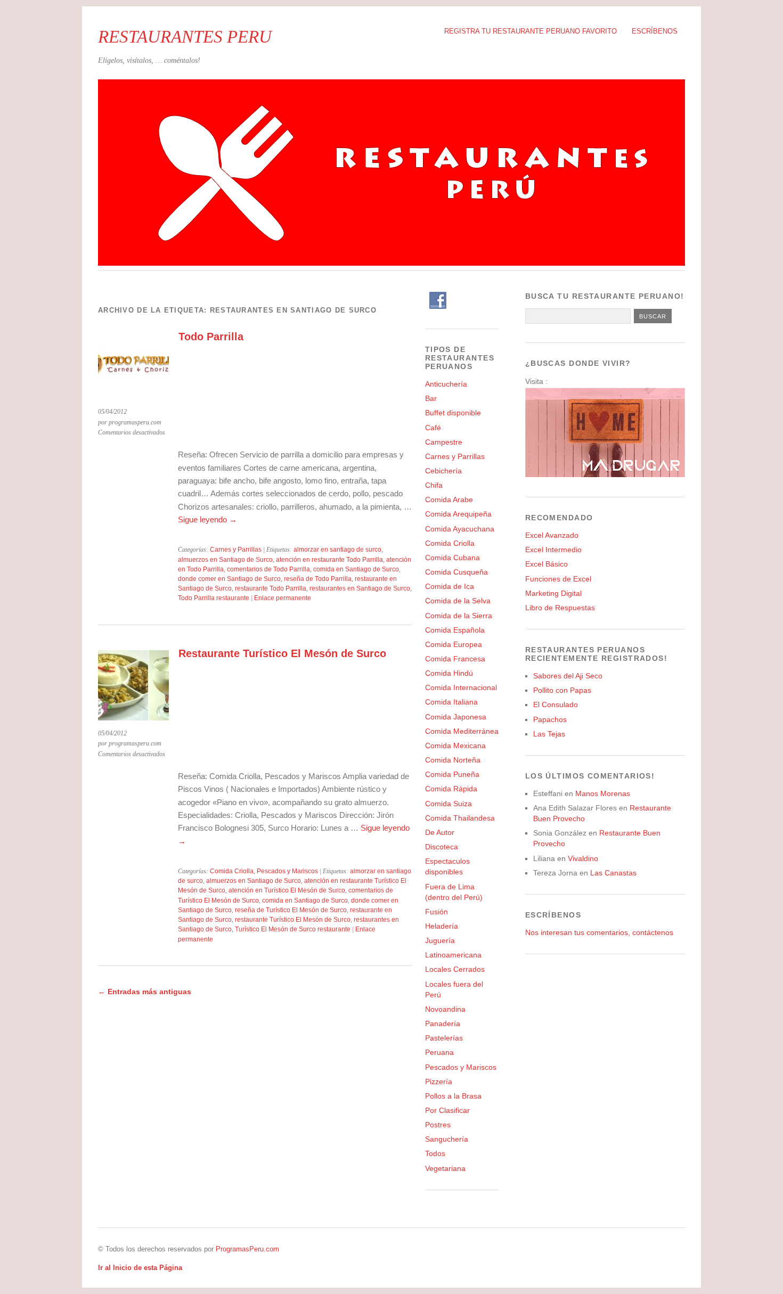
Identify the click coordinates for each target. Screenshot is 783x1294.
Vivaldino (583, 858)
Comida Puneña (452, 774)
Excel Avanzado (551, 535)
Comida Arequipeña (458, 514)
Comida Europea (453, 644)
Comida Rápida (451, 788)
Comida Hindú (449, 673)
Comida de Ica (449, 586)
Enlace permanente (282, 598)
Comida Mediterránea (462, 731)
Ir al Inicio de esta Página (140, 1268)
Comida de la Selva (458, 600)
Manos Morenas (602, 793)
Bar (431, 398)
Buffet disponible (453, 412)
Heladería (441, 926)
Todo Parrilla (210, 336)
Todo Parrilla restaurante (213, 598)
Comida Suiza (448, 803)
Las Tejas (549, 734)
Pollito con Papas (562, 690)
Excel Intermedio (553, 549)
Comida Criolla (232, 871)
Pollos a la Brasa (453, 1096)
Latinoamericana (453, 955)
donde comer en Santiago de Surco (229, 579)
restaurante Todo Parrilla (270, 588)
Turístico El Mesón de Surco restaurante (292, 929)
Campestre (443, 442)
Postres (438, 1124)
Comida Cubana (452, 557)
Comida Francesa (455, 658)
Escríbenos (655, 31)
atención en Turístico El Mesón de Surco (287, 890)
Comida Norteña (452, 760)
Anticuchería (446, 384)
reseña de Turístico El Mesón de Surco (291, 910)
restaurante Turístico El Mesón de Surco (292, 919)
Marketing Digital (553, 593)
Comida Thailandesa (460, 818)
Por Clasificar (447, 1110)
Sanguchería (446, 1139)
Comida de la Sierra (458, 615)
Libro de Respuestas (560, 607)
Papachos (550, 719)
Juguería (440, 940)
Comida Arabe (449, 499)
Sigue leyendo (207, 519)
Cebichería (443, 470)
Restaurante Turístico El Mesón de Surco (282, 653)
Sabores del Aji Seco (567, 675)
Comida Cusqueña (456, 572)
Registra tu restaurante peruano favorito (530, 31)
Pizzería (438, 1081)
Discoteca (441, 846)
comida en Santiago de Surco (356, 569)
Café (433, 427)
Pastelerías (444, 1038)
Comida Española (455, 630)
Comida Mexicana (455, 745)
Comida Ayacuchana (459, 529)
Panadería (442, 1023)
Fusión (436, 911)
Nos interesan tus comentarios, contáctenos (599, 932)
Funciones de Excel (558, 579)
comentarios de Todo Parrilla (268, 569)
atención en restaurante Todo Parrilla (329, 559)
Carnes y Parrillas (236, 549)
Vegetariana (445, 1168)
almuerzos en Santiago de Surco (225, 559)
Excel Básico (546, 564)
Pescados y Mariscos (287, 871)
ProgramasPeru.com (247, 1249)
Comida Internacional (461, 687)
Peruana (439, 1052)
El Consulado (555, 704)
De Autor (439, 832)
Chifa (434, 485)
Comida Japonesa (455, 716)
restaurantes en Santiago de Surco (359, 588)
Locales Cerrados (455, 969)
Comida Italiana (451, 702)
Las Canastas (613, 873)
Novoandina (445, 1009)
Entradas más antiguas (144, 991)
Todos (435, 1153)
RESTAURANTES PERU (185, 36)
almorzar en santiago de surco (337, 549)
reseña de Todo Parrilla (318, 579)
